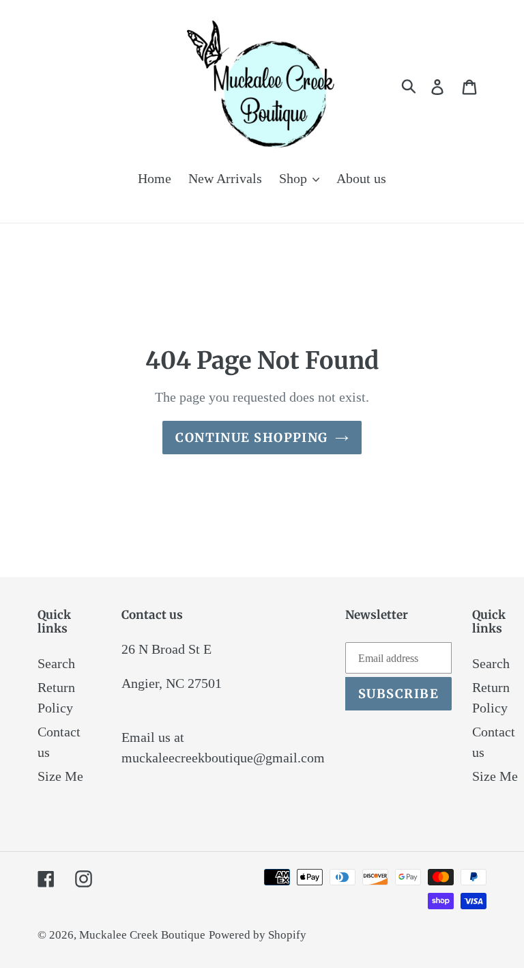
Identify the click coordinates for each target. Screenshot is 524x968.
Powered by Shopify (257, 934)
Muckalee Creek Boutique (142, 934)
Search (56, 663)
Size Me (60, 776)
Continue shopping (251, 437)
